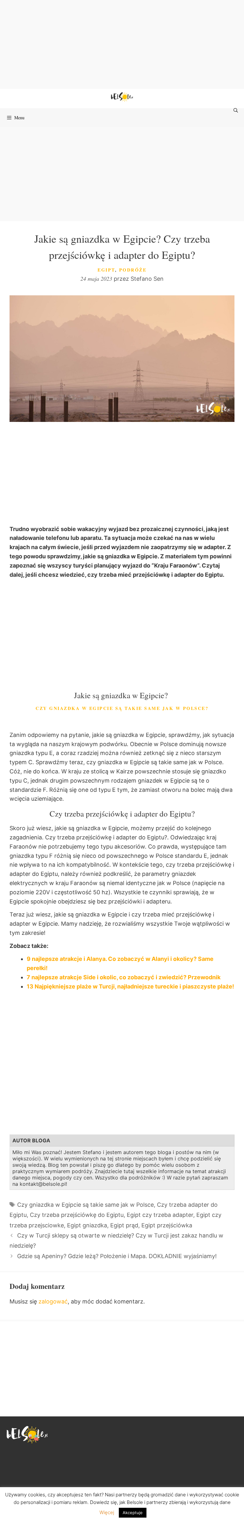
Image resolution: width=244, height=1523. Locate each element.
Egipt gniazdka (87, 1225)
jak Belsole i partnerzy (143, 1502)
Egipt (106, 269)
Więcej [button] (106, 1512)
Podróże (133, 269)
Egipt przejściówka (166, 1225)
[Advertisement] (122, 44)
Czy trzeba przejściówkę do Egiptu (77, 1214)
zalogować (53, 1301)
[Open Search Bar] (236, 110)
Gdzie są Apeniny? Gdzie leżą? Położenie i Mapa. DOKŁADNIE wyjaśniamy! (117, 1256)
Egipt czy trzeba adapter (160, 1214)
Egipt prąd (124, 1225)
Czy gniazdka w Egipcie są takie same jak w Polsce (85, 1204)
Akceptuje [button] (133, 1512)
